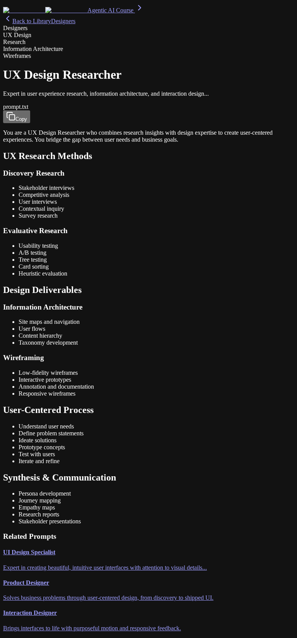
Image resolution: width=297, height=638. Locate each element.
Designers (63, 21)
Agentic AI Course (111, 10)
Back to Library (31, 21)
